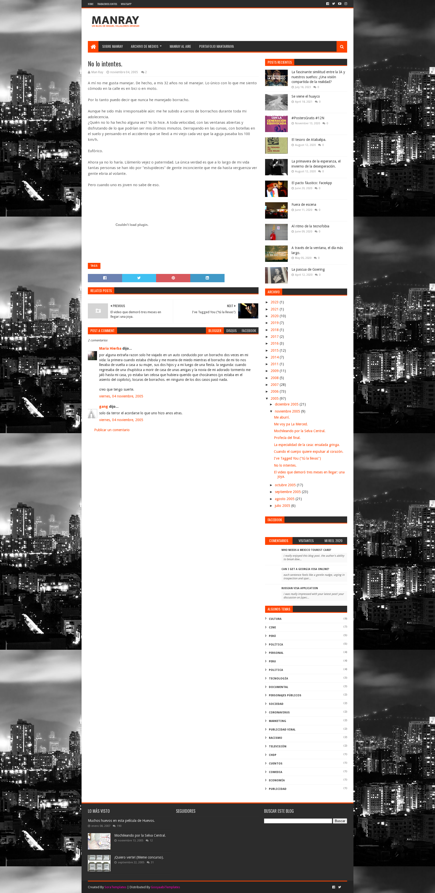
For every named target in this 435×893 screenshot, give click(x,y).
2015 (275, 350)
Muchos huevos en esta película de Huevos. (121, 821)
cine (272, 627)
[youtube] (339, 4)
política (276, 644)
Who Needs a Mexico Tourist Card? (306, 550)
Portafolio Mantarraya (216, 46)
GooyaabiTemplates (165, 887)
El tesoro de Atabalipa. (309, 140)
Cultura (275, 619)
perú (272, 636)
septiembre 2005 (288, 492)
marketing (277, 721)
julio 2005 (283, 506)
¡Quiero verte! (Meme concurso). (139, 857)
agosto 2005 (285, 499)
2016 (275, 343)
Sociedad (276, 704)
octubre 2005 (286, 485)
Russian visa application (299, 588)
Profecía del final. (287, 438)
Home (90, 4)
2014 (275, 357)
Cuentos (275, 763)
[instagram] (345, 4)
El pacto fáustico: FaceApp (312, 183)
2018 (275, 330)
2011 (275, 364)
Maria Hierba (110, 348)
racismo (275, 738)
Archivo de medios (144, 46)
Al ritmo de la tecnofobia (310, 226)
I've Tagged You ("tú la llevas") (297, 458)
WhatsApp (126, 4)
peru (272, 661)
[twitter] (333, 4)
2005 (275, 398)
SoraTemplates (115, 887)
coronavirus (279, 712)
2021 (275, 309)
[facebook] (327, 4)
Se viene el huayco (306, 96)
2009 (275, 371)
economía (277, 780)
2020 (275, 316)
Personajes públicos (285, 695)
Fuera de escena (304, 204)
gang (103, 406)
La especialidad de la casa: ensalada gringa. (307, 445)
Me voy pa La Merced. (291, 424)
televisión (277, 746)
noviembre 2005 (288, 411)
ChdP (272, 755)
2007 (275, 385)
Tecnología (278, 678)
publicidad (277, 789)
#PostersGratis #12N (308, 118)
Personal (276, 653)
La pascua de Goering (308, 269)
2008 (275, 378)
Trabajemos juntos (107, 4)
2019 (275, 323)
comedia (275, 772)
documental (278, 687)
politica (276, 670)
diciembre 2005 (287, 404)
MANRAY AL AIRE (180, 46)
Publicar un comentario (112, 430)
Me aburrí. (282, 417)
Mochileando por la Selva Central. (299, 431)
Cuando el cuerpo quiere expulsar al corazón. (308, 452)
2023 (275, 302)
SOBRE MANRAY (112, 46)
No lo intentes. (285, 465)
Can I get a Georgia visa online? (305, 569)
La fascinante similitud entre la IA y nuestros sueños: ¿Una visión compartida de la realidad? (318, 77)
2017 (275, 337)
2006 (275, 391)
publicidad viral (282, 729)
